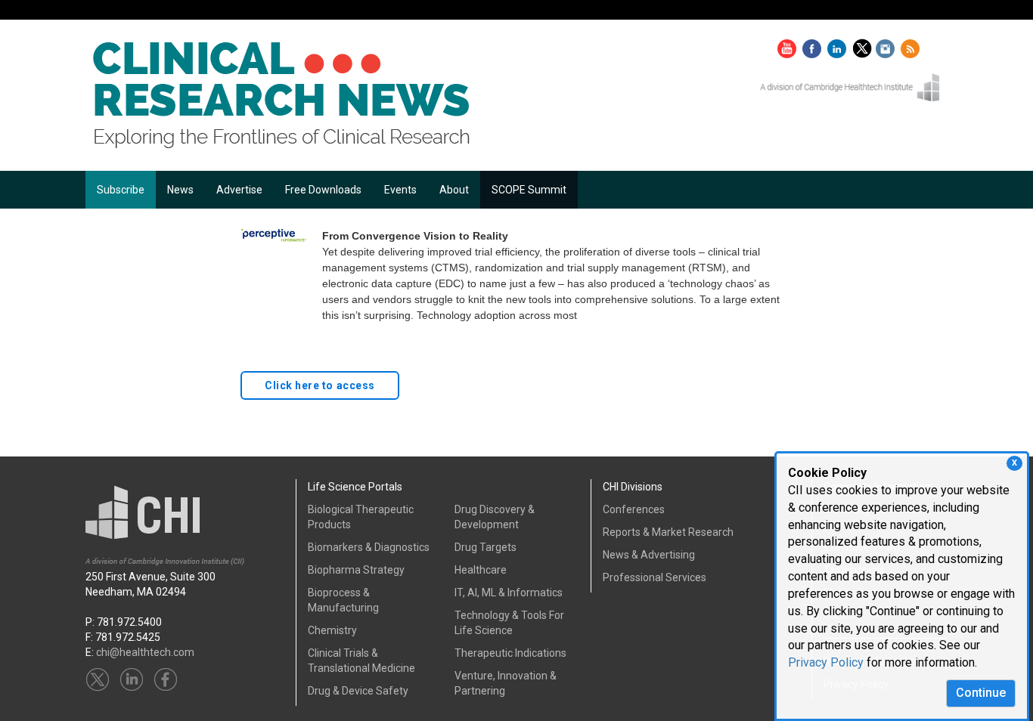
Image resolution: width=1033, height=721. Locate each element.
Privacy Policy (826, 662)
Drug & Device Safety (358, 691)
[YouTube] (788, 45)
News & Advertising (649, 555)
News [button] (180, 190)
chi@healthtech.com (145, 652)
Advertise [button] (239, 190)
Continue (981, 692)
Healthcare (480, 570)
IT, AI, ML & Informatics (508, 592)
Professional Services (654, 577)
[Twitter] (864, 45)
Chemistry (332, 630)
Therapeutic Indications (510, 653)
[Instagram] (887, 45)
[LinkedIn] (838, 45)
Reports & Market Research (668, 532)
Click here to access (320, 385)
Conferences (634, 509)
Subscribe (120, 190)
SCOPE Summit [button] (529, 190)
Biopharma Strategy (356, 570)
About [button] (454, 190)
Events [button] (400, 190)
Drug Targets (485, 547)
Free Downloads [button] (323, 190)
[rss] (910, 45)
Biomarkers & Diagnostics (369, 547)
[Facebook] (813, 45)
